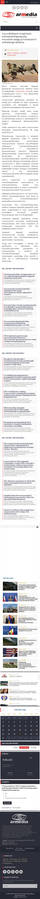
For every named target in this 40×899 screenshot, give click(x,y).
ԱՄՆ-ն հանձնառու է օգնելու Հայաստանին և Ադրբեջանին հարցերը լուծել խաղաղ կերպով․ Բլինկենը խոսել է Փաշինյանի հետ (20, 394)
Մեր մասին (19, 848)
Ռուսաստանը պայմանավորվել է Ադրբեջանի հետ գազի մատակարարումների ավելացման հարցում (18, 291)
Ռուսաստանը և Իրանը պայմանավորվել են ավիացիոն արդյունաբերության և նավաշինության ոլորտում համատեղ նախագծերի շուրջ (20, 307)
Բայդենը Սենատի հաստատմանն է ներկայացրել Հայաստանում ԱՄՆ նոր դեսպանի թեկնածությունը (19, 497)
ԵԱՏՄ (9, 53)
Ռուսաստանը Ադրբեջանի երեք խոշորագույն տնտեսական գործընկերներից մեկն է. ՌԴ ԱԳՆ (17, 323)
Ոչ (5, 795)
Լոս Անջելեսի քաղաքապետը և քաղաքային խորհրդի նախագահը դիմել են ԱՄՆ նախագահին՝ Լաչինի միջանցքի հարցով (20, 378)
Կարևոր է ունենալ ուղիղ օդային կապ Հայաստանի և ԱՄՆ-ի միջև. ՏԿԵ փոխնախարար (19, 511)
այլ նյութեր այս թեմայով (13, 268)
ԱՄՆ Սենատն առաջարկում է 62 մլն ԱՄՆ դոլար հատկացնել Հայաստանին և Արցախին (19, 483)
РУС (6, 2)
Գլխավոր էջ (9, 848)
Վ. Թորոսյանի (22, 897)
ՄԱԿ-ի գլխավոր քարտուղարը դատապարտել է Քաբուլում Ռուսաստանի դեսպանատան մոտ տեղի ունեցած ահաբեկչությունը (20, 338)
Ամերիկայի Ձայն (22, 91)
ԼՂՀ (19, 859)
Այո (6, 793)
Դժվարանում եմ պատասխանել (15, 798)
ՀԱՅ (2, 2)
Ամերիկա (16, 53)
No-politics (24, 861)
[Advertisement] (20, 550)
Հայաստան (11, 55)
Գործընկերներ (29, 848)
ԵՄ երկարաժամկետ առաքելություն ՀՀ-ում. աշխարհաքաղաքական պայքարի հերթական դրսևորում (20, 276)
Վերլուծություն (8, 861)
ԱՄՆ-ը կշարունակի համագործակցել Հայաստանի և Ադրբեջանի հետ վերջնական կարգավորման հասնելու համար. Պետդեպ (19, 446)
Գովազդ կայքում (20, 850)
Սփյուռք (24, 859)
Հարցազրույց (7, 863)
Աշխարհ (23, 53)
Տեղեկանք (17, 861)
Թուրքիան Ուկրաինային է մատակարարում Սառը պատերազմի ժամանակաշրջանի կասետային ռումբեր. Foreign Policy (19, 361)
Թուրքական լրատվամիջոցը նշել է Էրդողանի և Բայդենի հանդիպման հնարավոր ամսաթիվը (18, 424)
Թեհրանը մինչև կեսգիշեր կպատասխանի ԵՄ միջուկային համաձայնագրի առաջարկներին (17, 409)
